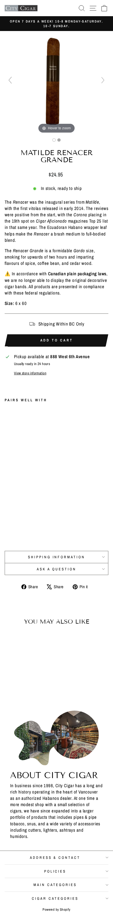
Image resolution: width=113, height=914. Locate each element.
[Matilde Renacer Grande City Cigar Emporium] (59, 140)
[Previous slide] (10, 80)
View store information (30, 373)
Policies (55, 871)
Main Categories (55, 884)
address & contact (55, 857)
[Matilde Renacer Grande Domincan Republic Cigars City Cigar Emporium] (54, 140)
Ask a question (56, 569)
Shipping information (56, 556)
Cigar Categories (55, 898)
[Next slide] (102, 80)
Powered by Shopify (56, 909)
